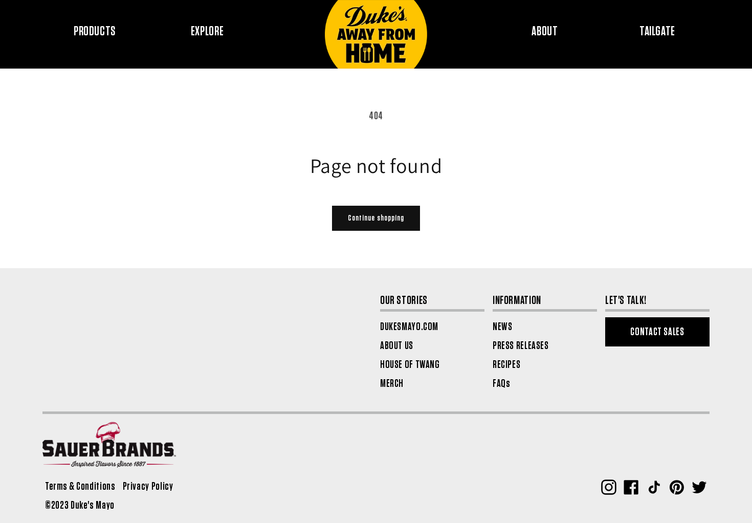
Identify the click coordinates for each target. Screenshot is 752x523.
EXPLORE (207, 31)
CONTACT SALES (657, 331)
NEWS (503, 326)
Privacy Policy (148, 486)
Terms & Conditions (80, 486)
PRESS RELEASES (521, 345)
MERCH (392, 383)
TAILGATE (657, 31)
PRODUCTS (95, 31)
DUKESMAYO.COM (409, 326)
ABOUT (545, 31)
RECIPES (506, 364)
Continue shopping (376, 218)
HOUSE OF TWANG (410, 364)
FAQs (502, 383)
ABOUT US (396, 345)
